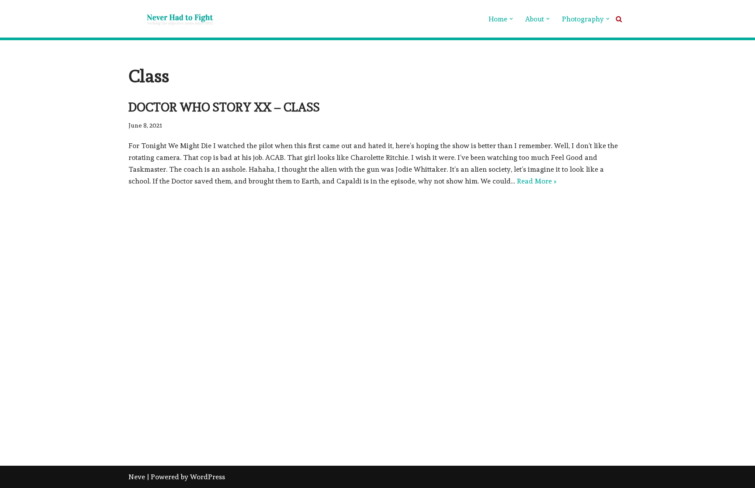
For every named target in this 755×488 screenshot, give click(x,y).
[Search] (619, 19)
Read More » (537, 181)
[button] (511, 19)
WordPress (207, 477)
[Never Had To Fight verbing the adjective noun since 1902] (172, 19)
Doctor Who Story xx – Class (224, 107)
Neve (136, 477)
